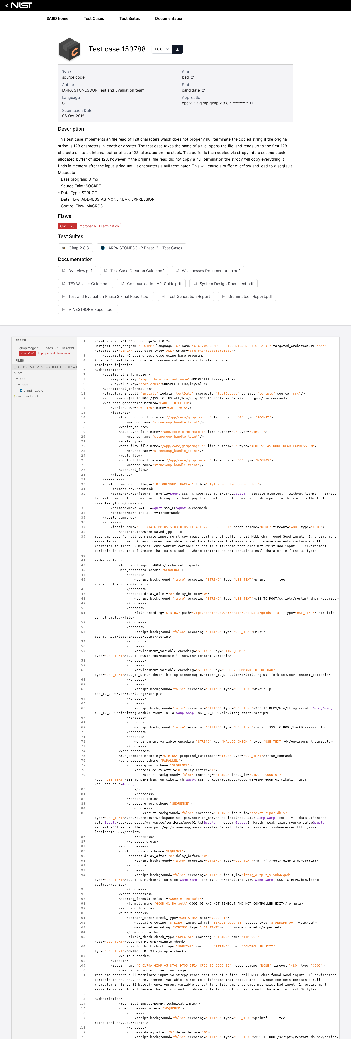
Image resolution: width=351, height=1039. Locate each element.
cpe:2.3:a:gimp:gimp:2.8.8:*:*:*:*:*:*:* (215, 103)
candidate (191, 90)
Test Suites (129, 18)
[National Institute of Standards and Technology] (18, 6)
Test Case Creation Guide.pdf (137, 270)
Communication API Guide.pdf (154, 283)
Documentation (169, 18)
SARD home (57, 18)
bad (185, 77)
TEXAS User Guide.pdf (88, 283)
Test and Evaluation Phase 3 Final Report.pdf (109, 296)
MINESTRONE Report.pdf (91, 309)
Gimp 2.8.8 (79, 247)
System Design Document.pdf (227, 283)
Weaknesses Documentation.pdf (211, 270)
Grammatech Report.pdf (250, 296)
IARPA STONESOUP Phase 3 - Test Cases (144, 247)
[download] (177, 49)
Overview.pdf (80, 270)
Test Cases (94, 18)
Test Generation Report (189, 296)
